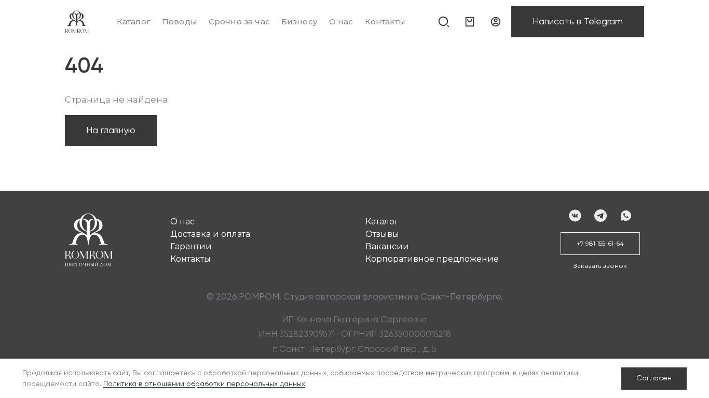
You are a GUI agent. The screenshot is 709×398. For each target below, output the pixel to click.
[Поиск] (443, 21)
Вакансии (387, 246)
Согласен (654, 378)
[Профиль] (495, 21)
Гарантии (191, 246)
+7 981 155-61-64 (600, 243)
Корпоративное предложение (432, 259)
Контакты (385, 21)
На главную (110, 130)
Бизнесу (299, 21)
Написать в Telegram (578, 21)
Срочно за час (239, 21)
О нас (341, 21)
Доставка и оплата (210, 234)
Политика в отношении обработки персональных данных (204, 384)
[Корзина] (469, 21)
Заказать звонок (600, 265)
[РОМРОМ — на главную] (77, 21)
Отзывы (382, 234)
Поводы (179, 21)
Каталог (134, 21)
